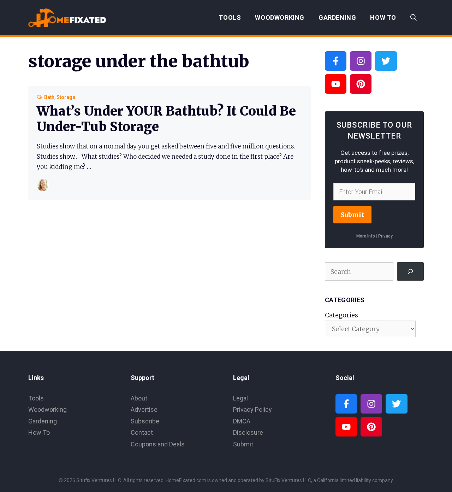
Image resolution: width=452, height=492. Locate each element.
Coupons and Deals (158, 444)
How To (383, 17)
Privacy (385, 236)
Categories (341, 315)
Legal (240, 398)
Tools (230, 17)
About (139, 398)
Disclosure (248, 432)
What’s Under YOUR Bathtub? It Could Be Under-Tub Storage (166, 118)
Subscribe (145, 421)
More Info (365, 236)
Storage (65, 97)
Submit (352, 215)
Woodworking (279, 17)
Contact (142, 432)
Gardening (337, 17)
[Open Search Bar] (413, 17)
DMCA (241, 421)
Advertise (144, 409)
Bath (49, 97)
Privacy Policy (252, 409)
